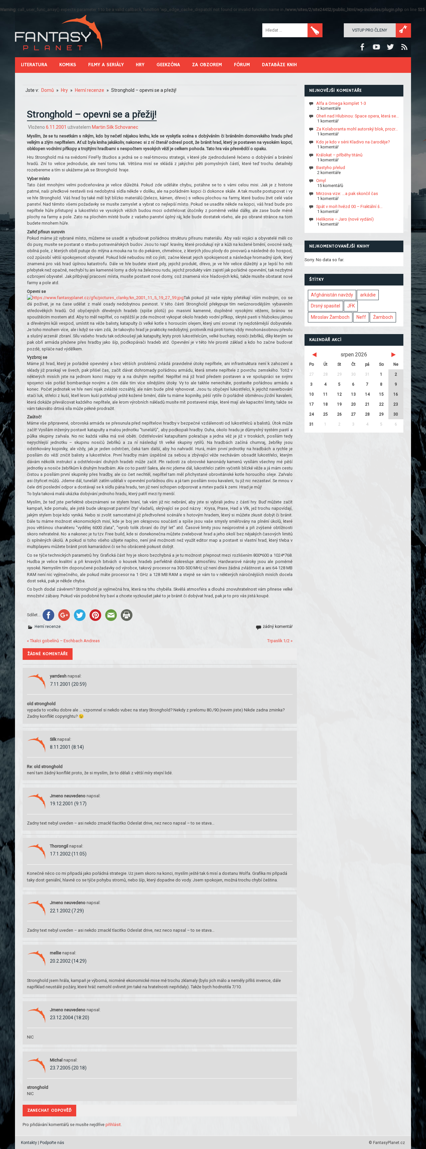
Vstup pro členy (369, 30)
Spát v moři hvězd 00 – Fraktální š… (349, 206)
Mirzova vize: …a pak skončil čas (347, 193)
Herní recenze (48, 626)
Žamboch (383, 317)
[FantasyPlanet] (59, 55)
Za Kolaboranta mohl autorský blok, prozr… (357, 128)
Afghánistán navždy (332, 294)
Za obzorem (207, 65)
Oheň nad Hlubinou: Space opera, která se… (357, 115)
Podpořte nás (52, 1142)
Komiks (67, 65)
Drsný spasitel (325, 305)
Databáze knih (279, 65)
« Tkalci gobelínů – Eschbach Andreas (63, 640)
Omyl (321, 180)
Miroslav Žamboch (330, 317)
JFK (351, 305)
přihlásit (113, 1124)
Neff (361, 317)
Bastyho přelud (330, 167)
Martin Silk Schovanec (115, 127)
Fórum (242, 65)
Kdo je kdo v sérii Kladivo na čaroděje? (353, 141)
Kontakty (29, 1142)
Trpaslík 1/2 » (280, 640)
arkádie (368, 294)
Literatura (34, 65)
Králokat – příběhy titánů (339, 154)
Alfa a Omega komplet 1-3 (341, 102)
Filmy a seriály (106, 65)
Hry (140, 65)
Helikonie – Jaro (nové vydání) (345, 219)
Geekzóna (168, 65)
